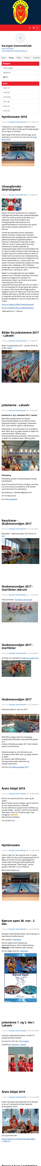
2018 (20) (7, 97)
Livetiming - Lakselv (18, 1044)
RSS (6, 77)
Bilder (19, 58)
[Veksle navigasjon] (37, 28)
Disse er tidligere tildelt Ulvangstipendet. (18, 304)
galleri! (9, 348)
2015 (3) (6, 111)
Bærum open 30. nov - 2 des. (18, 922)
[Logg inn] (34, 28)
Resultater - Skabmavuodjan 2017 (16, 522)
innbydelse (12, 499)
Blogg (11, 58)
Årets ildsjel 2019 (13, 788)
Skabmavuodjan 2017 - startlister (17, 646)
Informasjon (24, 1041)
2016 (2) (6, 106)
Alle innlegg (8, 68)
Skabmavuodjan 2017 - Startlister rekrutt (17, 587)
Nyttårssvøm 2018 (14, 117)
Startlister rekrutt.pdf (23, 599)
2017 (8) (6, 101)
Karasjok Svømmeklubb (17, 122)
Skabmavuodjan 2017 (30, 658)
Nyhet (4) (7, 72)
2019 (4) (6, 92)
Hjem (4, 58)
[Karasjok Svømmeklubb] (20, 12)
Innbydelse (16, 939)
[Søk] (30, 28)
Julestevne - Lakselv (15, 405)
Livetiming (24, 951)
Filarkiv (27, 58)
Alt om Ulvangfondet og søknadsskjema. (18, 308)
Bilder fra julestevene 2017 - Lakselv (20, 334)
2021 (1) (6, 88)
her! (3, 536)
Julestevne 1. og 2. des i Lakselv (18, 1023)
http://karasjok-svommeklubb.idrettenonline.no (14, 49)
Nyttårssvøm (11, 845)
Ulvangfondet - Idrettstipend (12, 187)
